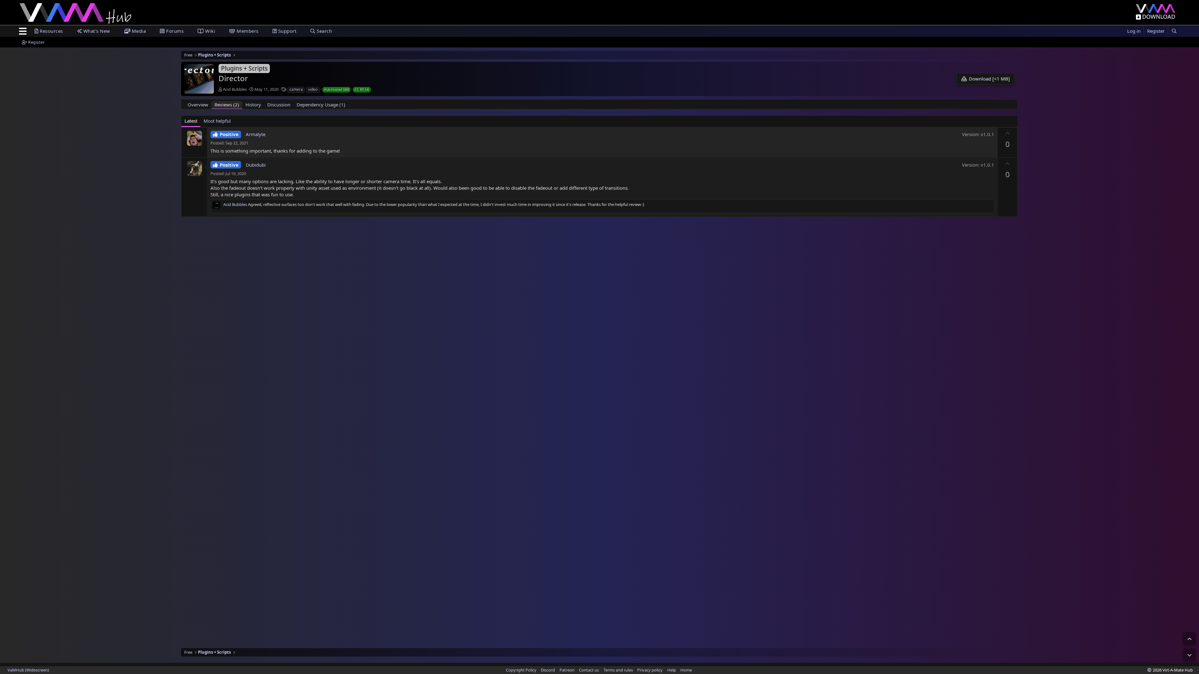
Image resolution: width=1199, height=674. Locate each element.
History (253, 104)
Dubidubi (256, 165)
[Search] (1174, 31)
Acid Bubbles (235, 89)
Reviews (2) (227, 104)
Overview (198, 104)
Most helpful (217, 121)
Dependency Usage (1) (321, 104)
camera (296, 89)
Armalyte (255, 134)
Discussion (278, 104)
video (313, 89)
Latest (191, 121)
